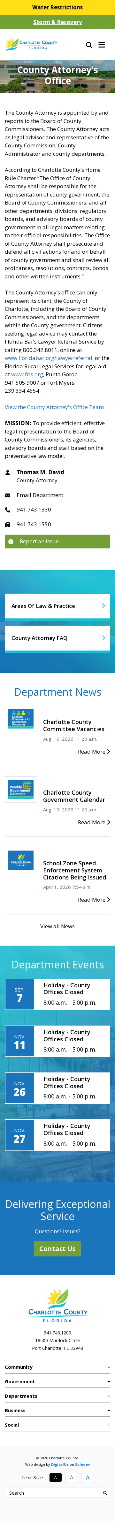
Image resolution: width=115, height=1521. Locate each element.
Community (19, 1367)
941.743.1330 (34, 509)
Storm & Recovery (57, 22)
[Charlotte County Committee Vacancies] (21, 718)
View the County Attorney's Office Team (54, 407)
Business (15, 1410)
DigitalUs (60, 1464)
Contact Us (57, 1248)
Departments (21, 1396)
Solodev (82, 1464)
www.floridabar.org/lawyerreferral (48, 358)
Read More (92, 751)
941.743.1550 (34, 524)
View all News (57, 926)
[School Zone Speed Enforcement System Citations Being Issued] (21, 859)
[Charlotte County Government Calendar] (21, 789)
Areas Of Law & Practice (43, 605)
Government (20, 1381)
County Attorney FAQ (39, 638)
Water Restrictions (57, 7)
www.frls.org (27, 374)
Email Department (40, 495)
